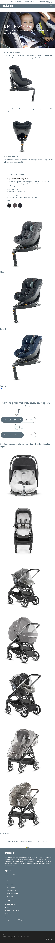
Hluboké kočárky (10, 875)
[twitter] (48, 939)
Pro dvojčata (9, 884)
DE (49, 2)
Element (8, 881)
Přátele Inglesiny (10, 904)
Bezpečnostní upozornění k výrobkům (16, 920)
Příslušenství (9, 896)
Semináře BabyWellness (12, 910)
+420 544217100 (29, 1)
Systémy (8, 878)
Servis (8, 907)
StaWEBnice (28, 936)
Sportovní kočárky (11, 887)
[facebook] (43, 939)
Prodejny (8, 917)
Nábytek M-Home (11, 890)
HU (47, 2)
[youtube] (50, 939)
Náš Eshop (9, 913)
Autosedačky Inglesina (12, 893)
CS (51, 2)
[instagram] (45, 939)
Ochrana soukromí (11, 923)
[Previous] (0, 388)
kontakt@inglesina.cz (43, 1)
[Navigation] (51, 6)
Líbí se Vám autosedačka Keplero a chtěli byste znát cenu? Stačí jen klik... (27, 841)
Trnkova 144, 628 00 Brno (14, 1)
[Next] (1, 388)
